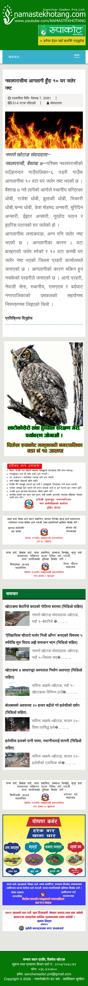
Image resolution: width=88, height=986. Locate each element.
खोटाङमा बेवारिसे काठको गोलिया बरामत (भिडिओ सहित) (44, 606)
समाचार (12, 594)
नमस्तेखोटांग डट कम (47, 978)
